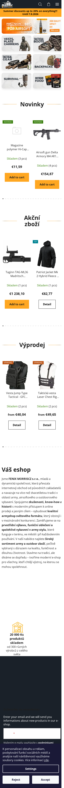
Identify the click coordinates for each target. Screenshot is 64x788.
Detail (47, 304)
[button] (12, 26)
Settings (30, 769)
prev (3, 137)
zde (46, 760)
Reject (16, 780)
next (60, 137)
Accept (45, 780)
